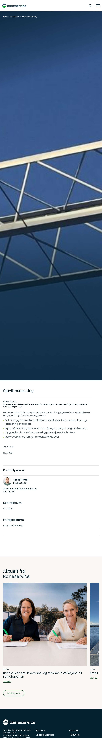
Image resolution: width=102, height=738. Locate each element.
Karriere (40, 730)
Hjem (5, 16)
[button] (97, 5)
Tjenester (74, 734)
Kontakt (73, 730)
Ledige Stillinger (45, 735)
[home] (14, 6)
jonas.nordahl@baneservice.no (20, 488)
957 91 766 (8, 491)
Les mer (7, 681)
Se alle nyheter (13, 693)
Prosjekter (14, 16)
